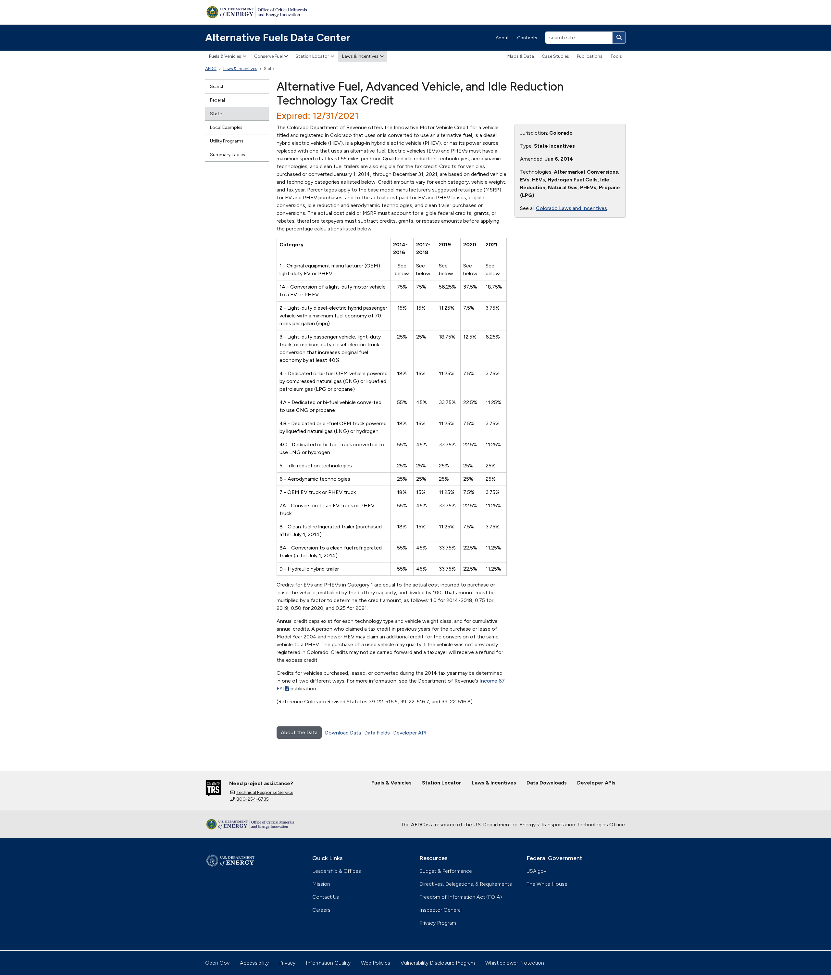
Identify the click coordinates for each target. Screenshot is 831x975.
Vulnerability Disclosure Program (438, 963)
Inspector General (440, 910)
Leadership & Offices (336, 871)
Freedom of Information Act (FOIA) (460, 897)
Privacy (287, 963)
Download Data (343, 733)
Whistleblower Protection (514, 963)
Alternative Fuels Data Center (278, 37)
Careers (321, 910)
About (502, 38)
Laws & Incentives (360, 56)
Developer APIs (596, 783)
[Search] (619, 37)
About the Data (299, 732)
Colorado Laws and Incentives (571, 208)
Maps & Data (520, 56)
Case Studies (555, 56)
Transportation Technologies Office (582, 824)
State (216, 114)
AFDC (211, 68)
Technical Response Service (264, 792)
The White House (547, 884)
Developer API (410, 733)
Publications (589, 56)
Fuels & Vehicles (225, 56)
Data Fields (377, 733)
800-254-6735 (252, 799)
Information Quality (328, 963)
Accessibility (254, 963)
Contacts (527, 38)
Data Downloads (547, 783)
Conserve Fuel (268, 56)
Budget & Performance (445, 871)
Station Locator (312, 56)
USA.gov (536, 871)
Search (217, 86)
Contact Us (325, 897)
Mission (321, 884)
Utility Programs (226, 141)
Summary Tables (227, 154)
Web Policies (375, 963)
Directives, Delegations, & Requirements (465, 884)
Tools (616, 56)
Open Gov (217, 963)
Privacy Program (437, 923)
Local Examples (226, 127)
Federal (217, 100)
